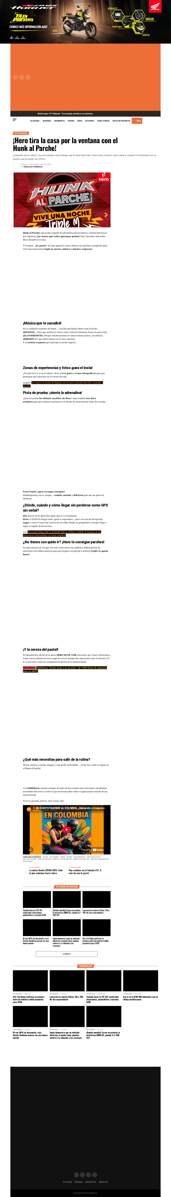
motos (57, 859)
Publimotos (67, 859)
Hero (63, 857)
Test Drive (28, 861)
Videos (79, 120)
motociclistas (45, 859)
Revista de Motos (81, 859)
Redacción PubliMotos (33, 167)
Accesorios (89, 120)
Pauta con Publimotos (121, 120)
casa (46, 857)
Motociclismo (30, 859)
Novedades (47, 120)
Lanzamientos (59, 120)
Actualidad (34, 120)
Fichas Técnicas (103, 120)
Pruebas (71, 120)
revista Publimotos (100, 859)
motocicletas (94, 857)
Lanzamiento (80, 857)
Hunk (69, 857)
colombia (54, 857)
